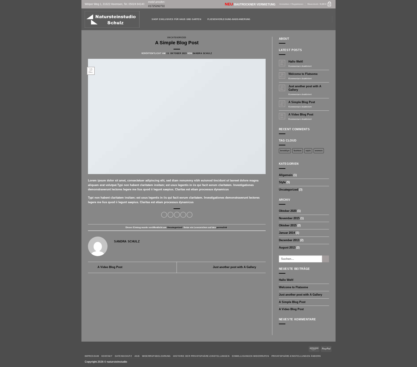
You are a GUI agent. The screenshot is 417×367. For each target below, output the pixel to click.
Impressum (92, 356)
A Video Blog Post (109, 267)
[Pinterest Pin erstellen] (183, 215)
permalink (222, 227)
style (308, 150)
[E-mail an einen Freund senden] (177, 215)
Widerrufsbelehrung (156, 356)
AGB (137, 356)
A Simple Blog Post (301, 102)
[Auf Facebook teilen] (164, 215)
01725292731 (156, 6)
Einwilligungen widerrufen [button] (250, 356)
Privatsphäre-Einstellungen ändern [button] (296, 356)
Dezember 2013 (289, 240)
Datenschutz (123, 356)
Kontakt (106, 356)
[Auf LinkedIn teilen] (190, 215)
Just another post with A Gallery (235, 267)
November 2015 (289, 218)
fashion (297, 150)
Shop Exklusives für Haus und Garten (176, 19)
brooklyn (285, 150)
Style (282, 182)
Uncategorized (176, 37)
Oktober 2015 (287, 225)
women (319, 150)
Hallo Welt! (295, 61)
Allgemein (286, 175)
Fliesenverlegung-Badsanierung (228, 19)
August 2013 (287, 247)
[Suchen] (147, 19)
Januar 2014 (287, 232)
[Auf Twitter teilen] (171, 215)
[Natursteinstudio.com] (112, 19)
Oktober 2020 (287, 210)
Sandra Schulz (202, 53)
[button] (319, 4)
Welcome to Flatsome (303, 74)
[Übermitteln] (325, 258)
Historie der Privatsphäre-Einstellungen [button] (201, 356)
